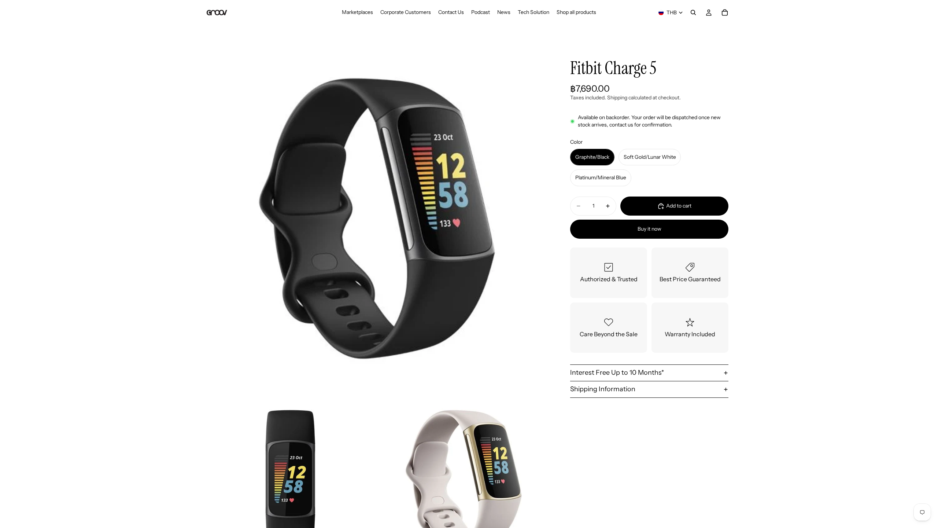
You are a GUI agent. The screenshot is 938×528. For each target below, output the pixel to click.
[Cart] (725, 12)
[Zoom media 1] (376, 218)
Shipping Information (602, 389)
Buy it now (649, 228)
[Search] (693, 12)
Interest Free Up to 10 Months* (617, 372)
